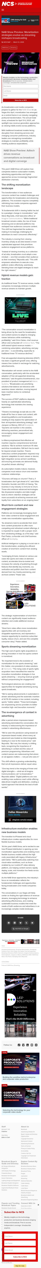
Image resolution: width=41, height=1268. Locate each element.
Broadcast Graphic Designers (10, 1183)
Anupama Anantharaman (8, 949)
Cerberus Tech (28, 342)
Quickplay (13, 539)
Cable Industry (25, 1183)
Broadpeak (28, 425)
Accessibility (24, 1151)
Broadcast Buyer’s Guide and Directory (10, 1162)
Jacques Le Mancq (16, 955)
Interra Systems (6, 955)
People (23, 1174)
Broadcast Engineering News (29, 1200)
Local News (24, 1188)
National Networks (26, 1181)
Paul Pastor (8, 957)
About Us (25, 1127)
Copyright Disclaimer (27, 1139)
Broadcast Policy (26, 1171)
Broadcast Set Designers (9, 1176)
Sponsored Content (26, 1141)
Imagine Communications (12, 218)
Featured (4, 965)
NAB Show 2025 (27, 955)
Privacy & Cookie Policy (28, 1148)
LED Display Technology (9, 1171)
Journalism (24, 1176)
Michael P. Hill (6, 1129)
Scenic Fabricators (7, 1178)
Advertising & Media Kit (28, 1132)
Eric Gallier (21, 951)
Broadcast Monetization (23, 949)
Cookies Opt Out (26, 1153)
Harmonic (8, 668)
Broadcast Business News (28, 1166)
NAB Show (5, 48)
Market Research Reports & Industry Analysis (29, 1192)
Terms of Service (26, 1146)
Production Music (7, 1173)
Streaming (14, 48)
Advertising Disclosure (27, 1144)
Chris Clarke (14, 951)
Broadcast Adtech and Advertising (27, 1196)
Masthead (24, 1129)
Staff (4, 1127)
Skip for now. (20, 1266)
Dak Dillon (5, 1135)
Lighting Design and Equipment (11, 1181)
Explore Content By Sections (29, 1162)
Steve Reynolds (22, 957)
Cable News (24, 1186)
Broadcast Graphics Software (10, 1185)
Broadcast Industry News (28, 1169)
